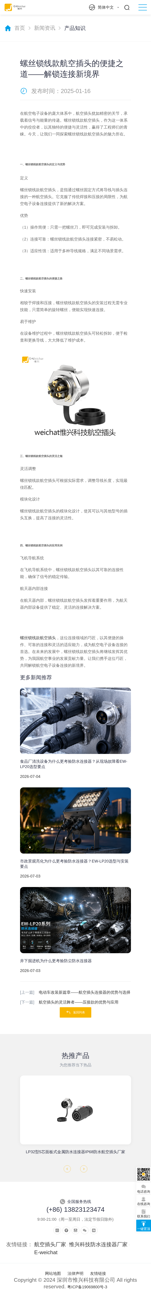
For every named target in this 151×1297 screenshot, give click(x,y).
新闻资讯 (44, 28)
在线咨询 (143, 1204)
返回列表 (79, 1012)
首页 (19, 28)
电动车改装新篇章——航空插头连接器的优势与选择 (75, 992)
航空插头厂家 (50, 1244)
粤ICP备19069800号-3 (87, 1287)
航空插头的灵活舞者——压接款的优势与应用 (69, 1002)
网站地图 (53, 1273)
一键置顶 (143, 1229)
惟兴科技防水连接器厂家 (98, 1244)
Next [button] (83, 1168)
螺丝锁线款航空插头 (38, 638)
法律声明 (75, 1273)
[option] (75, 1115)
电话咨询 (143, 1191)
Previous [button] (67, 1168)
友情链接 (98, 1273)
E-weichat (46, 1252)
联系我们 (143, 1216)
